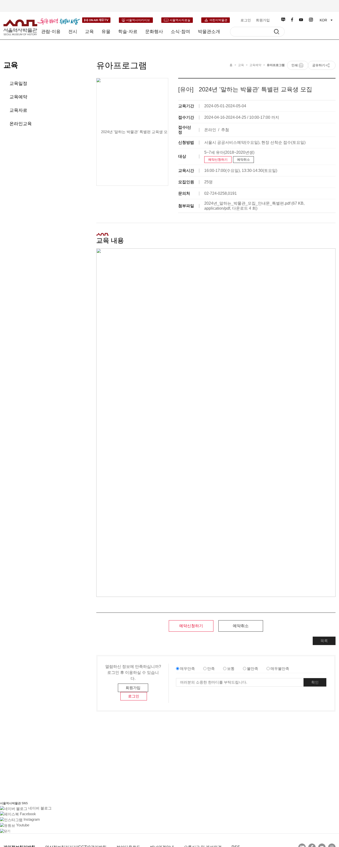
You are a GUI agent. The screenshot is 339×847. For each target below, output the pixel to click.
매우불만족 (280, 668)
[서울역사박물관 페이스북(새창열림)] (292, 20)
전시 (72, 31)
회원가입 (263, 20)
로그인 (245, 20)
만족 (211, 668)
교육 (89, 31)
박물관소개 (209, 31)
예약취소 (243, 159)
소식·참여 (180, 31)
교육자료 (18, 110)
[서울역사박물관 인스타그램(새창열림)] (311, 20)
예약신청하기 (218, 159)
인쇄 (294, 65)
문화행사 (154, 31)
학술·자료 (127, 31)
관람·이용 (51, 31)
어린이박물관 (218, 20)
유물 (106, 31)
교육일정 (18, 83)
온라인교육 (20, 123)
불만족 (252, 668)
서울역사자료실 (180, 20)
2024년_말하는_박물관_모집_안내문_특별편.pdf (247, 203)
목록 (324, 641)
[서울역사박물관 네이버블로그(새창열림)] (283, 20)
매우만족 (187, 668)
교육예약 (18, 96)
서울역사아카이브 (138, 20)
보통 (231, 668)
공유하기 (318, 65)
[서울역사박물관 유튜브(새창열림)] (301, 20)
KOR (323, 20)
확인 (315, 682)
